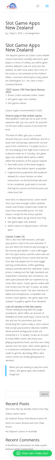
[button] (32, 453)
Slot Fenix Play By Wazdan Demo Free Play (27, 408)
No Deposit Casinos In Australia (21, 431)
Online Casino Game (16, 413)
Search (44, 394)
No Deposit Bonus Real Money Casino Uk (26, 418)
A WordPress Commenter (18, 445)
